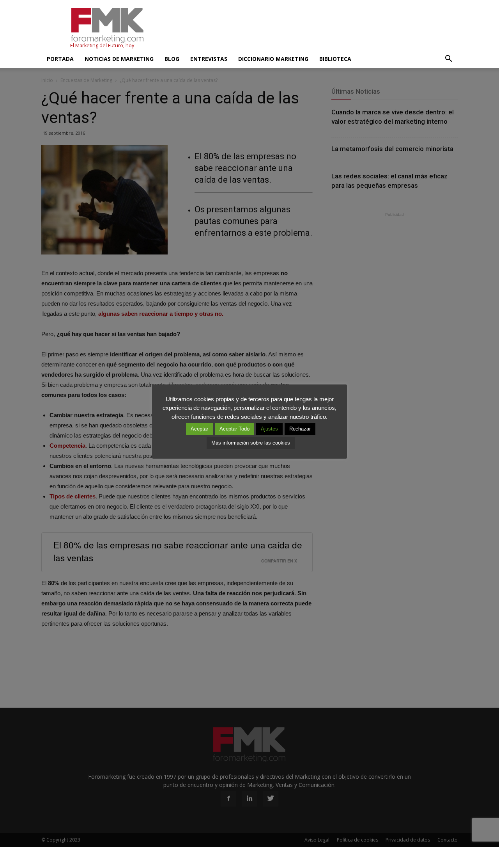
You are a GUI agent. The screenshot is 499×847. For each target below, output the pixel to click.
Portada (60, 58)
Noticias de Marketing (119, 58)
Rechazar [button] (300, 429)
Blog (172, 58)
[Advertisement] (316, 28)
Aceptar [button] (199, 429)
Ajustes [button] (269, 429)
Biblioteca (335, 58)
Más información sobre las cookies (250, 443)
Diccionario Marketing (273, 58)
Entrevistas (208, 58)
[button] (448, 59)
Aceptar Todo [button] (234, 429)
